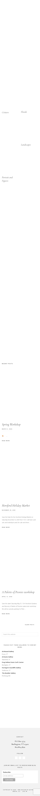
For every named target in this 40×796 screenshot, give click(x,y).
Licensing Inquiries (27, 722)
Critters (5, 112)
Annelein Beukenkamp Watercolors (20, 12)
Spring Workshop (11, 424)
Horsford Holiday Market (16, 505)
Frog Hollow (6, 662)
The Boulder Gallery (9, 673)
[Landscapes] (29, 130)
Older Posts (29, 624)
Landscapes (26, 144)
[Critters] (10, 98)
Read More (6, 440)
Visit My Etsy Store (27, 72)
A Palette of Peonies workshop (18, 592)
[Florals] (29, 98)
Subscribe (7, 772)
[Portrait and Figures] (10, 163)
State (12, 662)
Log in (24, 791)
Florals (24, 111)
